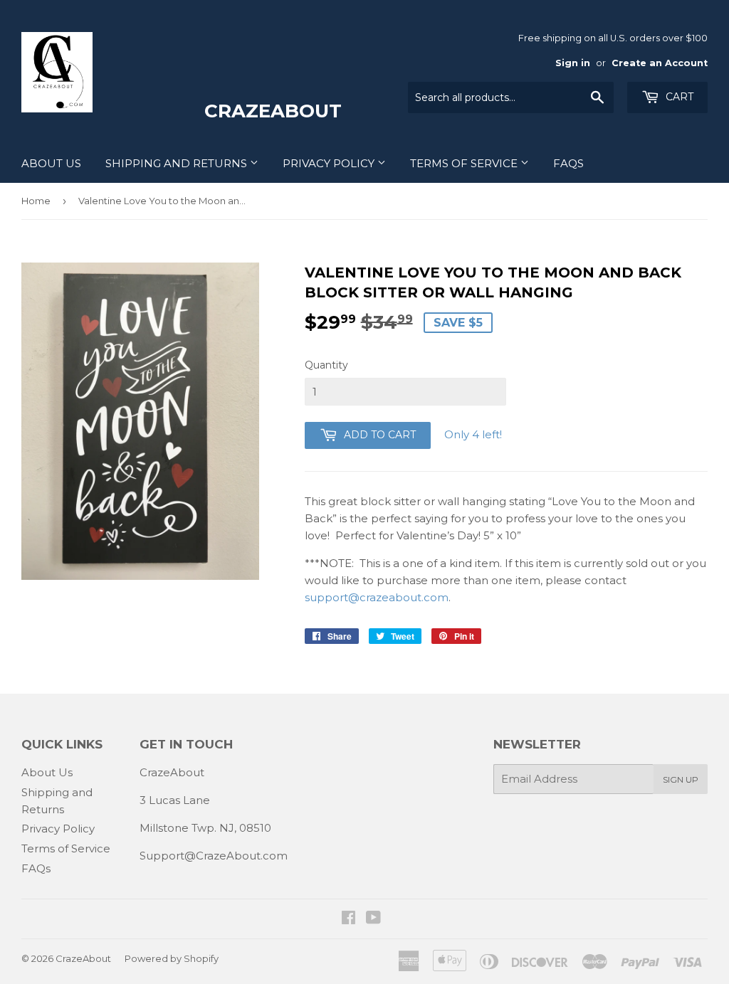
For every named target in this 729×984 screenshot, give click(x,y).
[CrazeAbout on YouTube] (373, 919)
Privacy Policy (330, 163)
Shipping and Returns (177, 163)
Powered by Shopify (172, 958)
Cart (678, 96)
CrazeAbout (83, 958)
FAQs (568, 163)
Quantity (326, 365)
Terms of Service (465, 163)
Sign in (572, 63)
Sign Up (680, 779)
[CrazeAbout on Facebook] (348, 919)
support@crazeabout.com (377, 597)
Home (36, 200)
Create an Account (660, 63)
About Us (51, 163)
